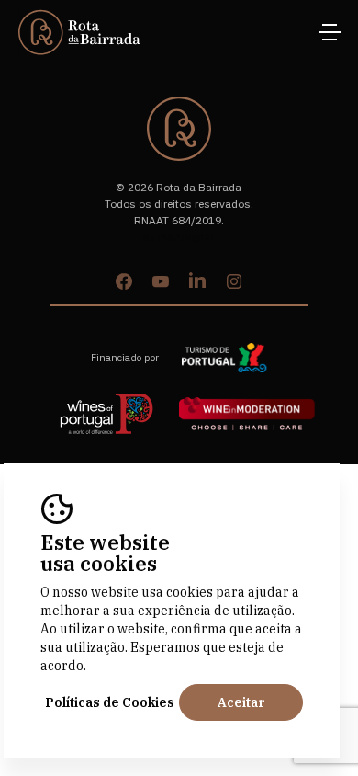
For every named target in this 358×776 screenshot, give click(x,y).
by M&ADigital (178, 237)
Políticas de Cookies (109, 702)
